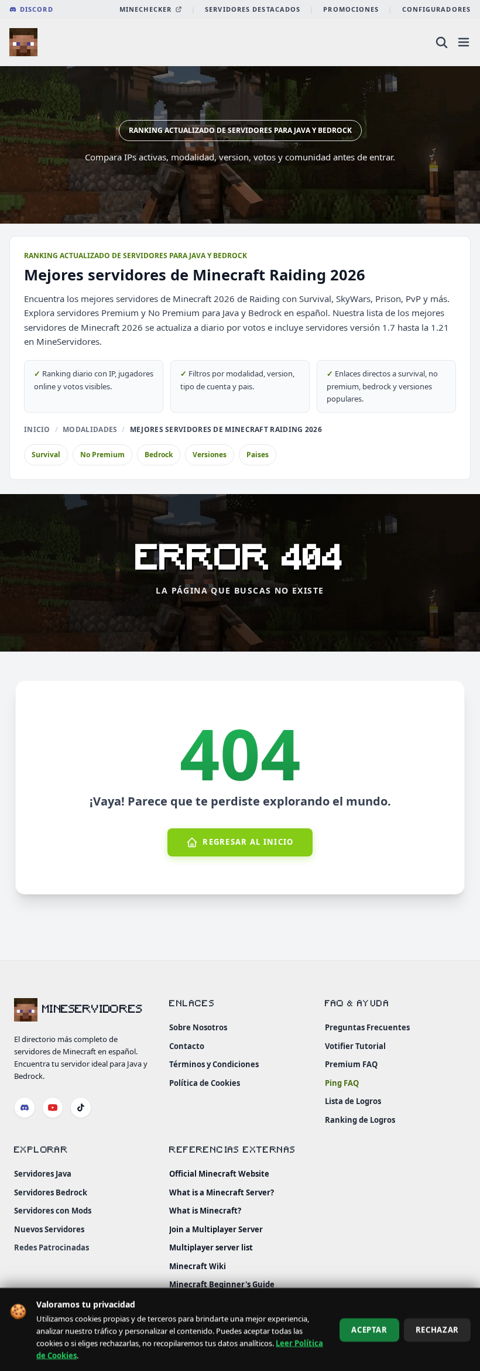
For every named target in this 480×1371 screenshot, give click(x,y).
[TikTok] (80, 1107)
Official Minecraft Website (219, 1173)
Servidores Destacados (252, 9)
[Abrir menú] (464, 42)
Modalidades (90, 429)
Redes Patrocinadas (51, 1247)
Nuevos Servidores (49, 1228)
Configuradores (436, 9)
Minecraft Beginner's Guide (222, 1284)
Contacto (186, 1045)
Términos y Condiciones (214, 1064)
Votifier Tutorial (355, 1045)
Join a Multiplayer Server (216, 1228)
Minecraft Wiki (197, 1265)
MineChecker (145, 9)
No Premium (102, 455)
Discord (36, 9)
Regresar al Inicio (248, 842)
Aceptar (369, 1329)
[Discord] (24, 1107)
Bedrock (159, 455)
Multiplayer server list (211, 1247)
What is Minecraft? (205, 1210)
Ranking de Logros (360, 1119)
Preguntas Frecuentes (367, 1027)
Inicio (37, 429)
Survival (46, 455)
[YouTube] (52, 1107)
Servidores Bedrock (50, 1192)
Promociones (351, 9)
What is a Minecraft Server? (221, 1192)
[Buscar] (441, 42)
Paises (257, 455)
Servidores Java (42, 1173)
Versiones (210, 455)
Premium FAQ (351, 1064)
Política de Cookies (204, 1082)
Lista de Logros (353, 1101)
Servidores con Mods (52, 1210)
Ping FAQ (342, 1082)
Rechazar (437, 1329)
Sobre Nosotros (198, 1027)
